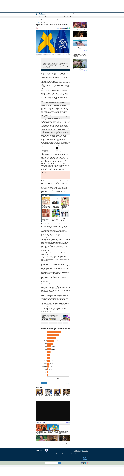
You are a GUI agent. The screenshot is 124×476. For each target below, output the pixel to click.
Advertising (43, 465)
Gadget (49, 457)
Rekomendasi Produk (45, 195)
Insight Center (85, 456)
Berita (38, 16)
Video (71, 16)
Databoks (84, 457)
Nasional (45, 19)
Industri (49, 19)
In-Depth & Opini (64, 16)
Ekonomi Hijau (52, 16)
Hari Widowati (42, 27)
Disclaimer (62, 465)
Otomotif (68, 16)
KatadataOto (85, 459)
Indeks (84, 454)
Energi (57, 19)
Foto (78, 457)
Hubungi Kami (67, 465)
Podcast (74, 16)
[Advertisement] (80, 88)
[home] (36, 16)
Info (76, 16)
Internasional (53, 19)
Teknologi (49, 458)
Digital (44, 16)
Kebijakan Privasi (58, 465)
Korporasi (43, 457)
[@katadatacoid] (87, 462)
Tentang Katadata (38, 465)
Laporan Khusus (73, 457)
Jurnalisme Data (58, 16)
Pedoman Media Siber (51, 465)
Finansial (40, 16)
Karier (47, 465)
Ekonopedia (47, 16)
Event (84, 458)
